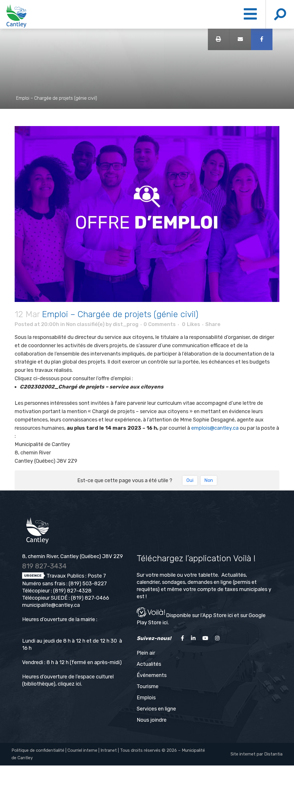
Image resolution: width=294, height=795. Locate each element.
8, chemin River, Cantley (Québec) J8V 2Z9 (72, 556)
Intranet (108, 750)
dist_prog (125, 324)
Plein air (146, 653)
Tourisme (147, 686)
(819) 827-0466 (90, 598)
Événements (152, 675)
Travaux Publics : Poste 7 (75, 576)
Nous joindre (152, 720)
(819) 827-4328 (72, 591)
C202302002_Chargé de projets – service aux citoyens (91, 387)
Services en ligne (156, 709)
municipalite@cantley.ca (51, 605)
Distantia (273, 754)
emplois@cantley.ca (215, 428)
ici (78, 684)
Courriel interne (82, 750)
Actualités (149, 664)
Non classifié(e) (85, 324)
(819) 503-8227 (88, 583)
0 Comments (160, 324)
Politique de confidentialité (37, 750)
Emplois (146, 697)
